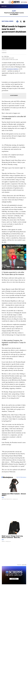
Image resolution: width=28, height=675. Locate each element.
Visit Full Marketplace (21, 477)
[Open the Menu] (2, 2)
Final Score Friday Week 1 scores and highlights (14, 13)
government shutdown (12, 69)
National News (7, 21)
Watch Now (23, 2)
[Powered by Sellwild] (24, 564)
